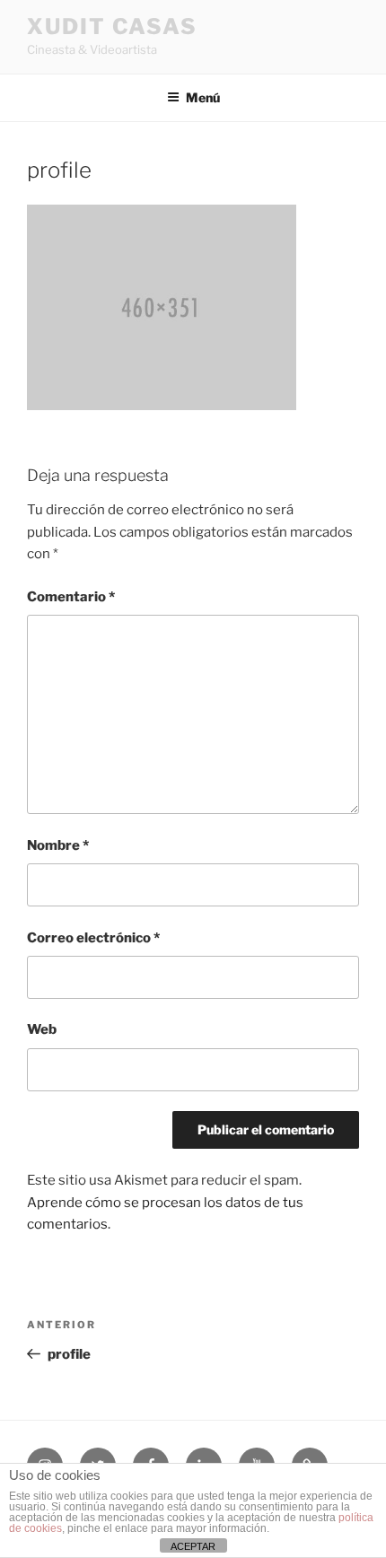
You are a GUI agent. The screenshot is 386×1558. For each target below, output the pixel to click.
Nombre (58, 845)
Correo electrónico (93, 938)
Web (42, 1029)
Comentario (71, 597)
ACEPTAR (193, 1546)
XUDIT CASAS (112, 26)
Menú (203, 97)
